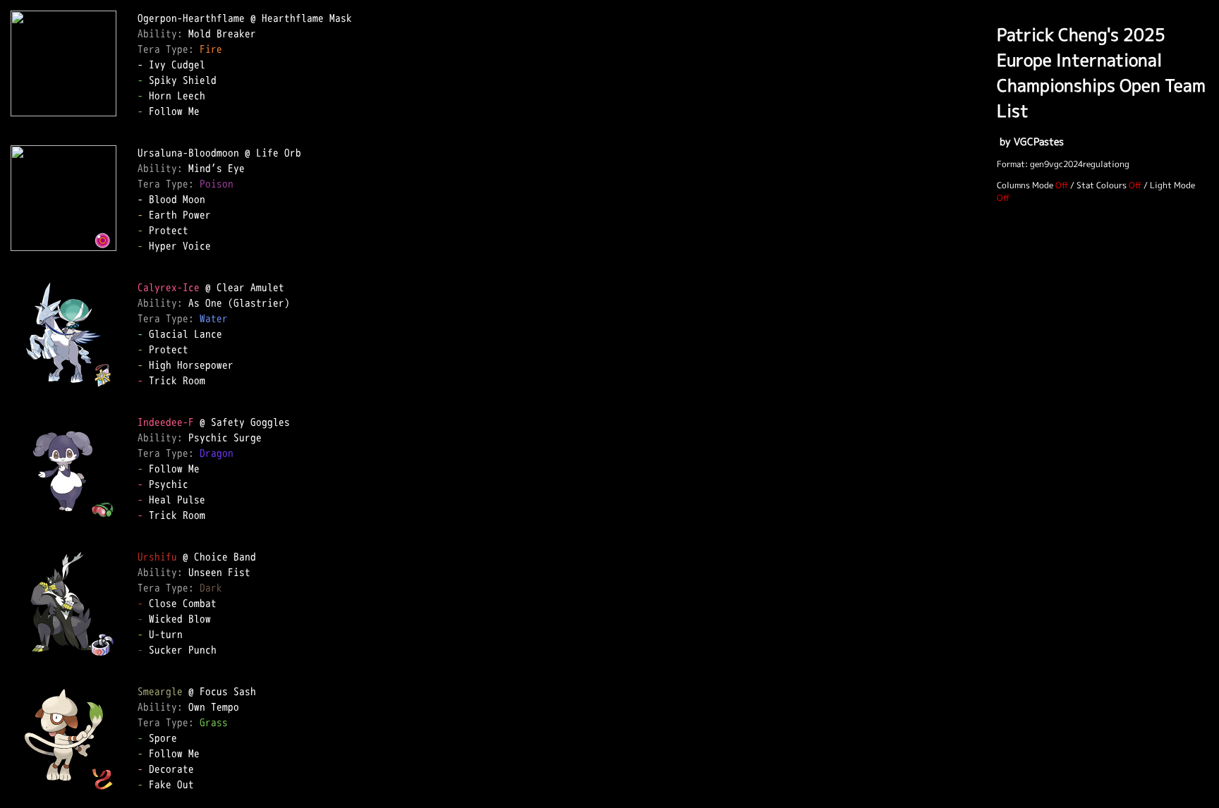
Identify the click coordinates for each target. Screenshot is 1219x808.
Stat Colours (1102, 185)
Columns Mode (1025, 185)
